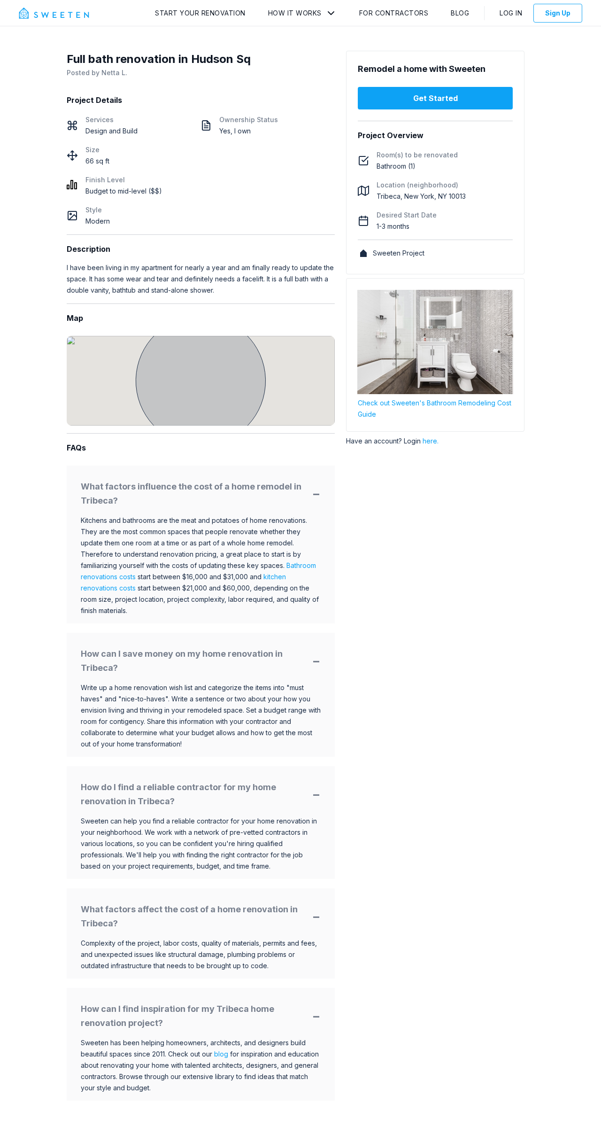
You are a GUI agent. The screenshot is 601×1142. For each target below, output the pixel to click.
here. (431, 441)
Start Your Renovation (200, 13)
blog (221, 1054)
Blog (460, 13)
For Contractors (394, 13)
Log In (511, 13)
